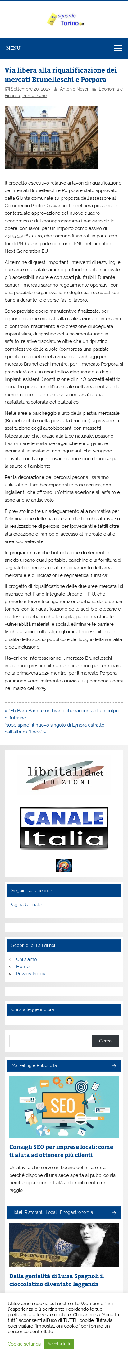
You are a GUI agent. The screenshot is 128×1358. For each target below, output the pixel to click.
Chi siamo (26, 959)
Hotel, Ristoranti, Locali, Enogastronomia (52, 1212)
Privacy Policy (30, 973)
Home (23, 966)
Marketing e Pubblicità (34, 1065)
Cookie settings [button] (24, 1343)
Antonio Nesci (74, 89)
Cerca (105, 1041)
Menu (13, 48)
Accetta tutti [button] (59, 1344)
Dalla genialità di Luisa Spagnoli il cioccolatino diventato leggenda (56, 1280)
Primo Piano (34, 95)
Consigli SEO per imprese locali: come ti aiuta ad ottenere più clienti (61, 1151)
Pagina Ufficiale (25, 904)
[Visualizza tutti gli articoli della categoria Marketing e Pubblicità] (114, 1066)
